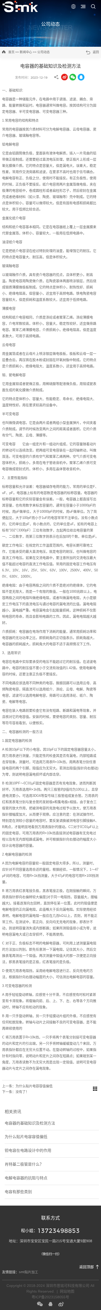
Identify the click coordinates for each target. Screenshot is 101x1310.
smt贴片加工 (28, 1272)
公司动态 (50, 24)
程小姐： (29, 1230)
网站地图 (67, 1291)
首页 (11, 52)
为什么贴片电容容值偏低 (34, 1086)
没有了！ (22, 1092)
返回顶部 (86, 1267)
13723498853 (59, 1230)
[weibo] (50, 1304)
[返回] (95, 1089)
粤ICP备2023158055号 (50, 1297)
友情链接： (10, 1272)
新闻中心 (26, 52)
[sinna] (61, 1304)
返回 (96, 52)
